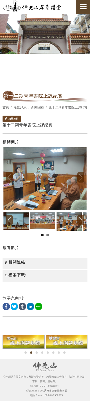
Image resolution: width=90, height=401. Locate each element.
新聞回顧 (37, 107)
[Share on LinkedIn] (30, 306)
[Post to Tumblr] (22, 306)
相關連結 (13, 118)
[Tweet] (14, 306)
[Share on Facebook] (6, 306)
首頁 (6, 107)
